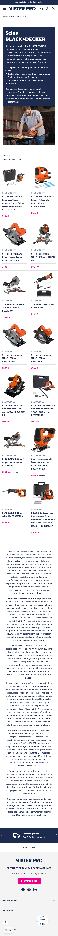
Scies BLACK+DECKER (18, 16)
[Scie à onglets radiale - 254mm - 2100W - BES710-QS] (14, 285)
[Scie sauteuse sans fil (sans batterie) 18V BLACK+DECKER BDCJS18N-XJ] (43, 440)
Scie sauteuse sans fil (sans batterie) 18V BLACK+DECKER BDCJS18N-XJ (41, 464)
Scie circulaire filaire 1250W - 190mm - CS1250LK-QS (12, 357)
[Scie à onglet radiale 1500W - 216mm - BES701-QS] (43, 234)
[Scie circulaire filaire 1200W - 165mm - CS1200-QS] (43, 335)
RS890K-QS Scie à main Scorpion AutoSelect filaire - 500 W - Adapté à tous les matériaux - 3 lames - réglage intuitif (43, 519)
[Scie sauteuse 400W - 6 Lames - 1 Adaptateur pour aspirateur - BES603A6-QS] (43, 177)
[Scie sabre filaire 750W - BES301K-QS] (43, 285)
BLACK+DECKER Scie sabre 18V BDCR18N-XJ (13, 514)
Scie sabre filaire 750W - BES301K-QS (42, 306)
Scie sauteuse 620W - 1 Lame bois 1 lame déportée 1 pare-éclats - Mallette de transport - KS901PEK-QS (13, 203)
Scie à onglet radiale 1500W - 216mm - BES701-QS (43, 256)
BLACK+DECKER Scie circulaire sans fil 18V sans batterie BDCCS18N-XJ (14, 410)
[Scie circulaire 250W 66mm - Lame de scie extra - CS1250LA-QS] (14, 234)
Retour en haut (29, 847)
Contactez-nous (29, 881)
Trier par (6, 155)
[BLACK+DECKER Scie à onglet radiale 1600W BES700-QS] (14, 440)
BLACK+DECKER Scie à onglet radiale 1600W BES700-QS (13, 462)
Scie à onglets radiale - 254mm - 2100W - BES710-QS (13, 307)
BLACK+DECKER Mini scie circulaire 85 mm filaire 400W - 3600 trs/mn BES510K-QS (43, 410)
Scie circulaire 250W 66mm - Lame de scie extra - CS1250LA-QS (12, 256)
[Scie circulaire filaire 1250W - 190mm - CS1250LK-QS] (14, 335)
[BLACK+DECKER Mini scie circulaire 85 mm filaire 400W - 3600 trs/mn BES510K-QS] (43, 386)
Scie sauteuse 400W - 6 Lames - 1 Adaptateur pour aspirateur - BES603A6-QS (42, 201)
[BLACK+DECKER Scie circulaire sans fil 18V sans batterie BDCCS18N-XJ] (14, 386)
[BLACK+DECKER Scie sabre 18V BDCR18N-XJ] (14, 493)
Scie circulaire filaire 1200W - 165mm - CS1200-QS (41, 357)
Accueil (5, 16)
